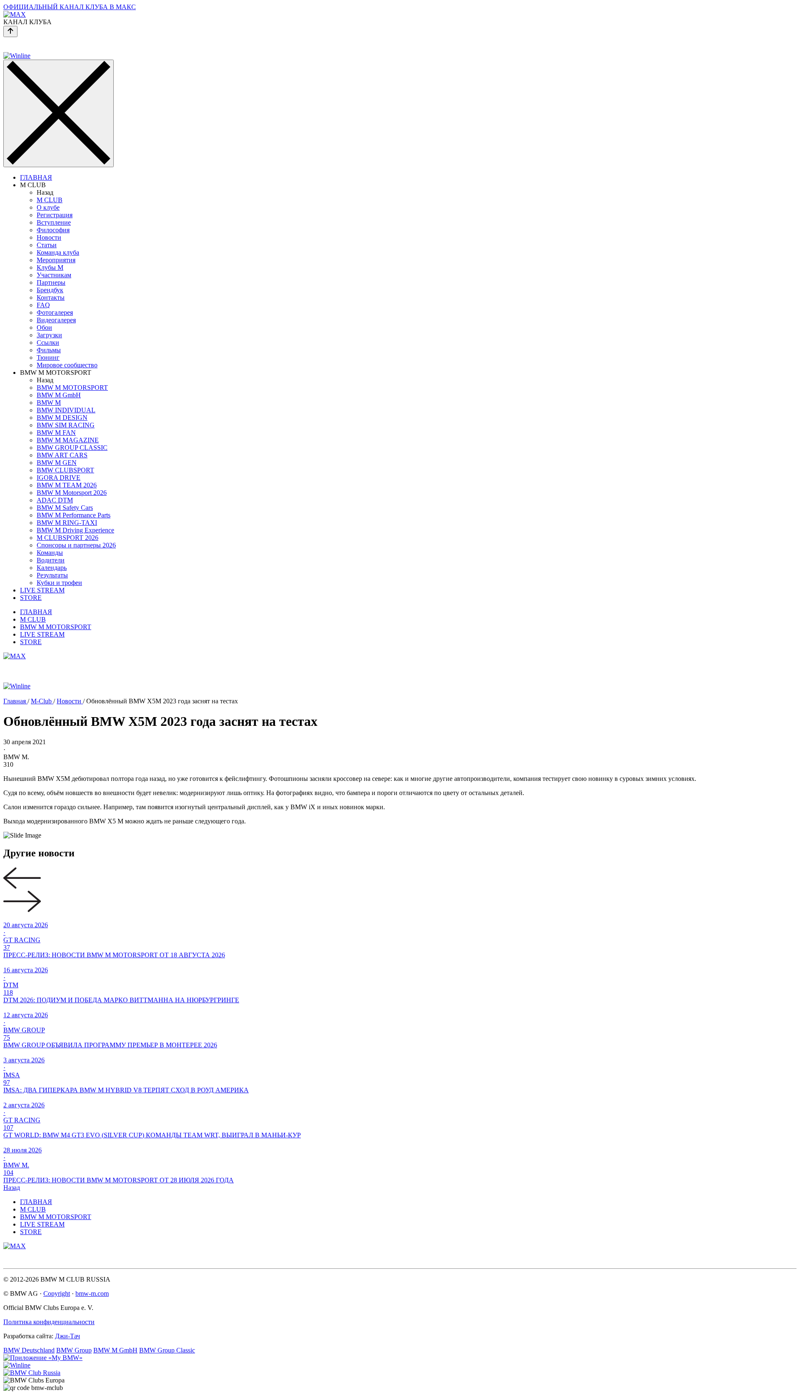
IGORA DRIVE (58, 477)
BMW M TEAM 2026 (67, 485)
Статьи (47, 244)
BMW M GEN (57, 462)
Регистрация (54, 214)
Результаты (52, 575)
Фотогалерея (55, 312)
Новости (49, 237)
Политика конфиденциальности (49, 1321)
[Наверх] (10, 31)
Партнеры (51, 282)
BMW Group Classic (167, 1350)
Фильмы (49, 350)
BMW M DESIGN (62, 417)
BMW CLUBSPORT (65, 470)
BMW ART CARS (62, 455)
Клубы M (50, 267)
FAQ (43, 305)
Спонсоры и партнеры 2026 (76, 545)
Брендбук (50, 290)
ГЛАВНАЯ (36, 177)
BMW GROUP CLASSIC (72, 447)
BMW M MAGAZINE (68, 440)
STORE (31, 597)
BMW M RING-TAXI (67, 522)
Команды (50, 552)
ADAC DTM (55, 500)
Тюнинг (48, 357)
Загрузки (49, 335)
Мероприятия (56, 259)
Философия (53, 229)
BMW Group (74, 1350)
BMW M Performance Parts (73, 515)
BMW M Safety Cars (65, 507)
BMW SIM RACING (66, 425)
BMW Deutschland (29, 1350)
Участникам (54, 274)
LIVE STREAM (42, 590)
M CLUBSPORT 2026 (67, 537)
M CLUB (49, 199)
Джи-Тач (67, 1336)
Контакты (51, 297)
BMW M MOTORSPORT (72, 387)
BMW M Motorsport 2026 (72, 492)
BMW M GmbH (59, 395)
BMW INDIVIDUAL (66, 410)
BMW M (49, 402)
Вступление (54, 222)
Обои (44, 327)
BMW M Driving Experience (75, 530)
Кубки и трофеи (59, 582)
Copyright (56, 1293)
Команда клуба (58, 252)
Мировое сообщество (67, 365)
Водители (51, 560)
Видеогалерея (56, 320)
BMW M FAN (56, 432)
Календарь (52, 567)
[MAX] (14, 656)
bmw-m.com (92, 1293)
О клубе (48, 207)
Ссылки (48, 342)
